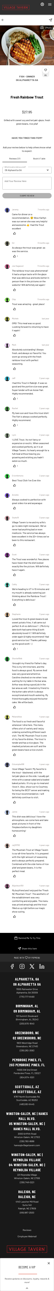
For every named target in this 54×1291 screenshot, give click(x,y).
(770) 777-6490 (27, 996)
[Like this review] (15, 233)
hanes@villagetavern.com (27, 1145)
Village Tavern (27, 1249)
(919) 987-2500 (27, 1212)
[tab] (14, 158)
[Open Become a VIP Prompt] (27, 1288)
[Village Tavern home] (15, 7)
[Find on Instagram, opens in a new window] (22, 967)
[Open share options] (50, 20)
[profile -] (42, 4)
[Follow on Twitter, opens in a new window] (32, 967)
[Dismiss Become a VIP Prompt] (48, 1263)
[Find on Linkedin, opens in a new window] (42, 967)
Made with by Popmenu (21, 957)
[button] (3, 20)
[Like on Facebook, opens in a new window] (12, 967)
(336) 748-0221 (27, 1182)
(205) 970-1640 (27, 1023)
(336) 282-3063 (27, 1050)
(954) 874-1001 (27, 1077)
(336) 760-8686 (27, 1141)
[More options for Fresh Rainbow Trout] (45, 70)
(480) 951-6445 (27, 1104)
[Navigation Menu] (49, 4)
